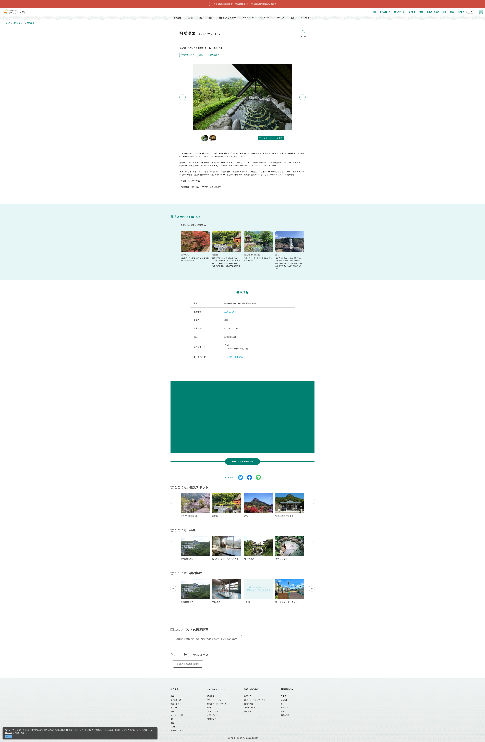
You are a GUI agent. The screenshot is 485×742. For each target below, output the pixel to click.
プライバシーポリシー (216, 700)
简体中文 (284, 711)
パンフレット (305, 17)
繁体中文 (284, 707)
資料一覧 (247, 711)
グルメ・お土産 (177, 715)
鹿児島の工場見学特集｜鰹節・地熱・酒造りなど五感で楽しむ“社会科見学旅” (207, 638)
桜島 (211, 17)
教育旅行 (247, 696)
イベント (174, 707)
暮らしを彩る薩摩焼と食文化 (187, 664)
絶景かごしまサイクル (228, 17)
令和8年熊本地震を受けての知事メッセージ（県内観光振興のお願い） (245, 4)
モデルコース (176, 700)
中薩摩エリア (186, 54)
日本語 (283, 696)
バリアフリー (265, 17)
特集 (172, 696)
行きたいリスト (177, 730)
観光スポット (18, 23)
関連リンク (211, 707)
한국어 (283, 703)
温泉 (201, 17)
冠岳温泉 (30, 23)
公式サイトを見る (235, 356)
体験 (172, 711)
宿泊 (172, 719)
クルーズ (280, 17)
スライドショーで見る (272, 138)
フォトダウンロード (252, 707)
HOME (7, 23)
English (284, 700)
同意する (8, 736)
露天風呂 (213, 54)
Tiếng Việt (285, 715)
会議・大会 (248, 703)
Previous (182, 97)
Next (302, 97)
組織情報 (210, 696)
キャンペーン (248, 17)
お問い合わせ (212, 715)
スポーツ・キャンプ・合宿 (254, 700)
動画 (172, 723)
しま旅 (190, 17)
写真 (292, 17)
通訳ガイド (211, 719)
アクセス (174, 726)
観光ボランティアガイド (217, 703)
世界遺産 (177, 17)
